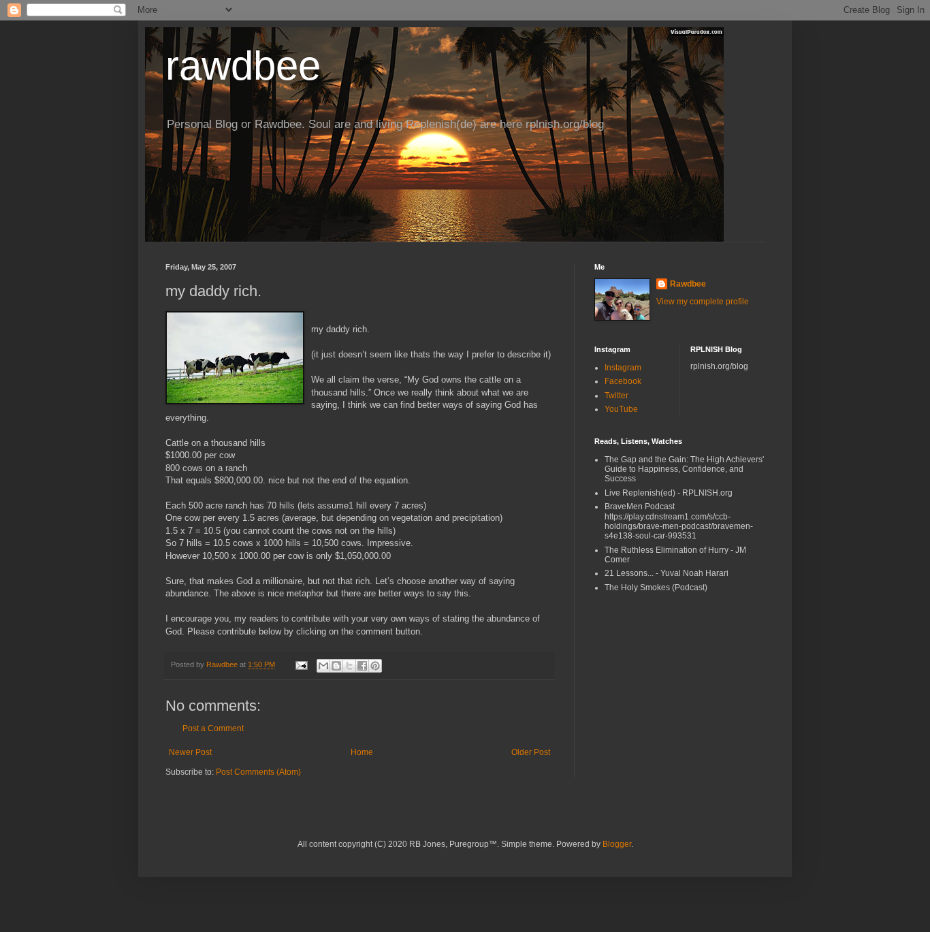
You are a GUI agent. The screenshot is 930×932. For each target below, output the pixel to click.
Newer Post (190, 752)
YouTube (621, 409)
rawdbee (243, 66)
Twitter (616, 395)
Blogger (617, 844)
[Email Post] (301, 664)
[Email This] (323, 666)
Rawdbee (688, 284)
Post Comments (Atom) (258, 772)
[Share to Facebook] (362, 666)
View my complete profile (702, 301)
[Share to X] (349, 666)
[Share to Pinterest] (375, 666)
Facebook (623, 381)
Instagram (623, 367)
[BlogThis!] (336, 666)
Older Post (530, 752)
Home (362, 752)
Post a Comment (213, 728)
